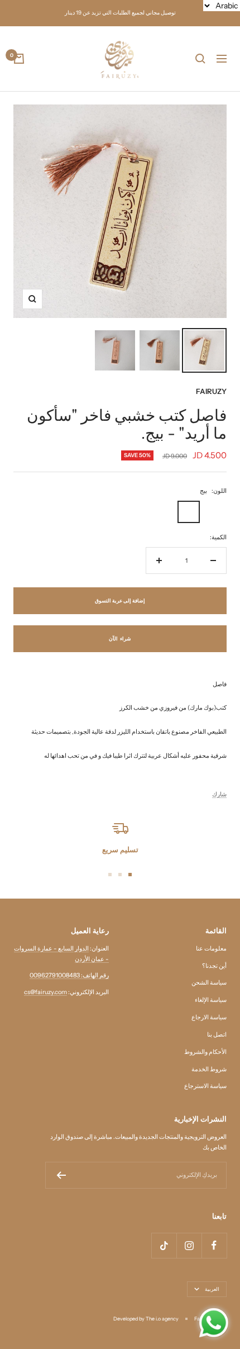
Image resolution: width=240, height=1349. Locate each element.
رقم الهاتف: (94, 975)
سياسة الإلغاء (211, 1000)
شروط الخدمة (209, 1069)
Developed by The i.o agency (146, 1318)
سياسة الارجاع (209, 1017)
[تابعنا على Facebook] (214, 1245)
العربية (212, 1289)
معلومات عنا (211, 948)
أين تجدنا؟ (214, 966)
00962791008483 (55, 975)
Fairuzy (211, 391)
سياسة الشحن (209, 982)
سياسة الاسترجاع (205, 1086)
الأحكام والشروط (205, 1052)
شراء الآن (120, 638)
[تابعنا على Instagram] (188, 1245)
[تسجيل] (61, 1175)
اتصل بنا (217, 1034)
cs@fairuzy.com (45, 992)
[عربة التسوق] (19, 59)
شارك (219, 794)
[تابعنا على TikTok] (163, 1245)
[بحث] (200, 59)
